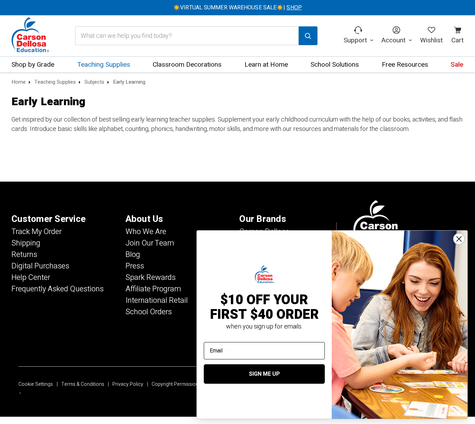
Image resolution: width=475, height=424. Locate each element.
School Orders (149, 311)
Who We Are (146, 231)
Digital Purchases (40, 266)
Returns (24, 254)
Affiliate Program (153, 288)
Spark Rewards (151, 277)
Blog (133, 254)
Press (135, 266)
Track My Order (36, 231)
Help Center (30, 277)
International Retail (157, 300)
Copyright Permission (175, 384)
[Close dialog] (459, 239)
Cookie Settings (35, 384)
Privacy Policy (127, 384)
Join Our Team (150, 243)
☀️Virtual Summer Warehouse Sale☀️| (237, 7)
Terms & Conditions (82, 384)
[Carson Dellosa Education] (30, 35)
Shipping (25, 243)
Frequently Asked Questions (57, 288)
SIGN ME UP (264, 374)
